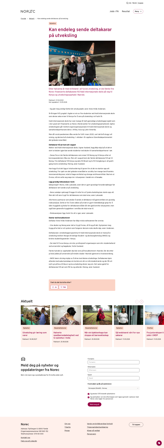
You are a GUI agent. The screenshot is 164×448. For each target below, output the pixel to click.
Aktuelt (31, 18)
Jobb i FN (114, 11)
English (140, 3)
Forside (23, 18)
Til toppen (136, 425)
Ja (56, 287)
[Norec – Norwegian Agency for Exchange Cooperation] (28, 11)
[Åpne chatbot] (159, 443)
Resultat (126, 11)
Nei (64, 287)
